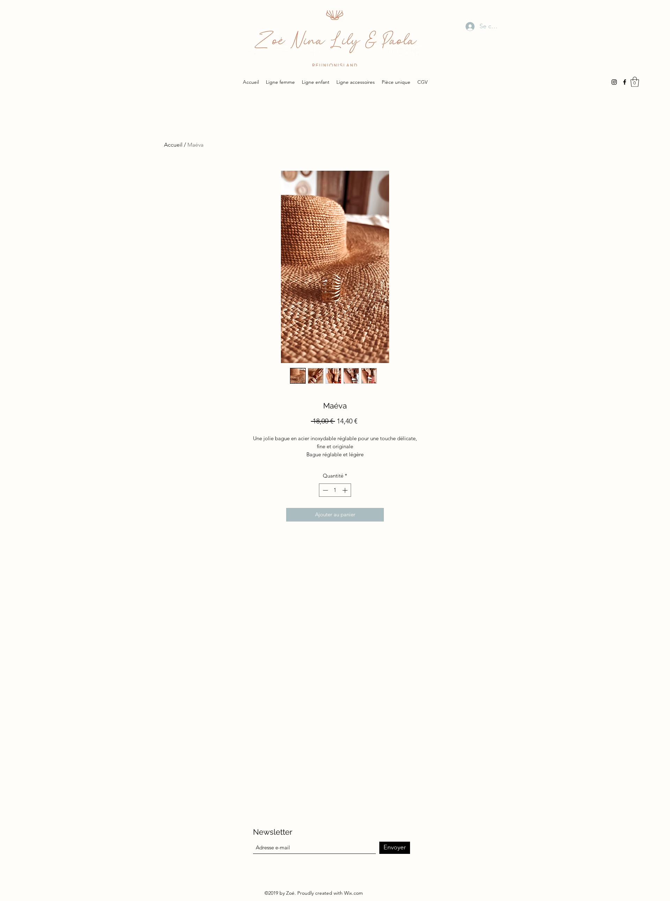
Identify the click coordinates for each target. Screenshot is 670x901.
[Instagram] (614, 82)
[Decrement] (324, 490)
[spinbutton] (335, 490)
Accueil (173, 144)
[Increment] (345, 490)
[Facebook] (624, 82)
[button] (635, 82)
